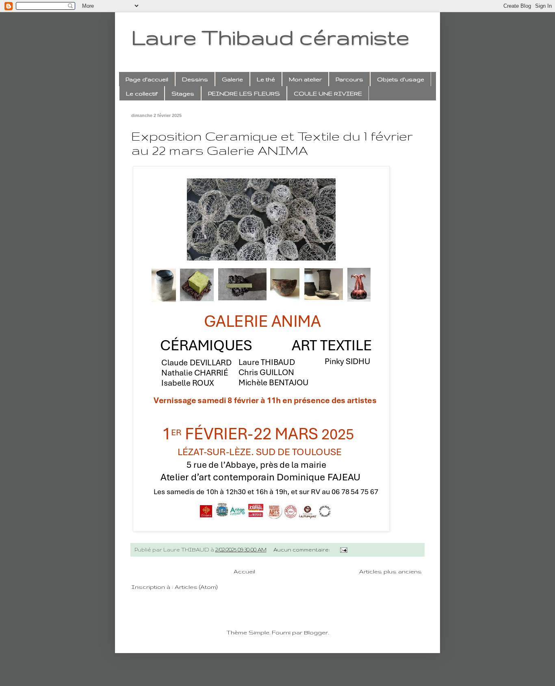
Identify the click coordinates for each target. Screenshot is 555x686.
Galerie (232, 79)
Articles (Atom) (196, 587)
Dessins (195, 79)
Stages (182, 93)
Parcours (349, 79)
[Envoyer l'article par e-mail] (343, 549)
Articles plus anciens (390, 571)
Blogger (316, 632)
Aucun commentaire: (302, 549)
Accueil (244, 571)
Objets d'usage (400, 79)
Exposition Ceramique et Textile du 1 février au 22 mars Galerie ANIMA (272, 143)
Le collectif (142, 93)
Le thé (266, 79)
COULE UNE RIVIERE (328, 93)
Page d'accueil (147, 79)
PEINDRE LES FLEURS (244, 93)
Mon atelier (305, 79)
